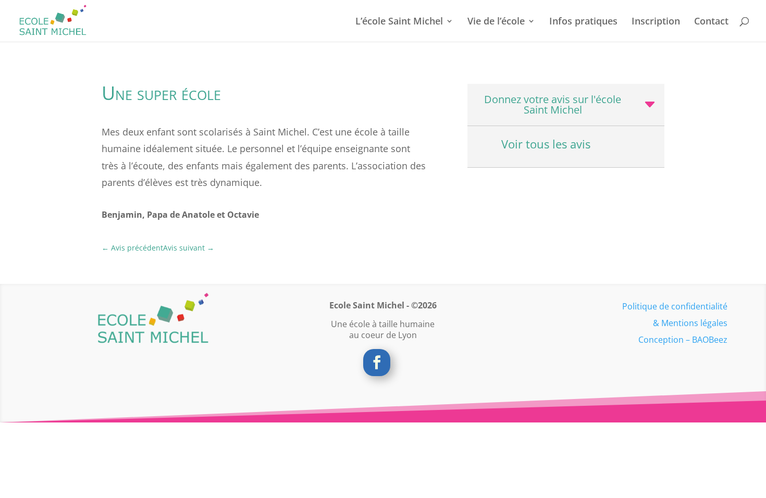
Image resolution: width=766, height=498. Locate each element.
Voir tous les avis (545, 144)
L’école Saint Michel (399, 22)
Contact (711, 22)
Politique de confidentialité (674, 306)
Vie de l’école (496, 22)
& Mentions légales (690, 323)
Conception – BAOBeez (682, 339)
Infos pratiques (583, 22)
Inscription (656, 22)
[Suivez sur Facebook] (376, 362)
